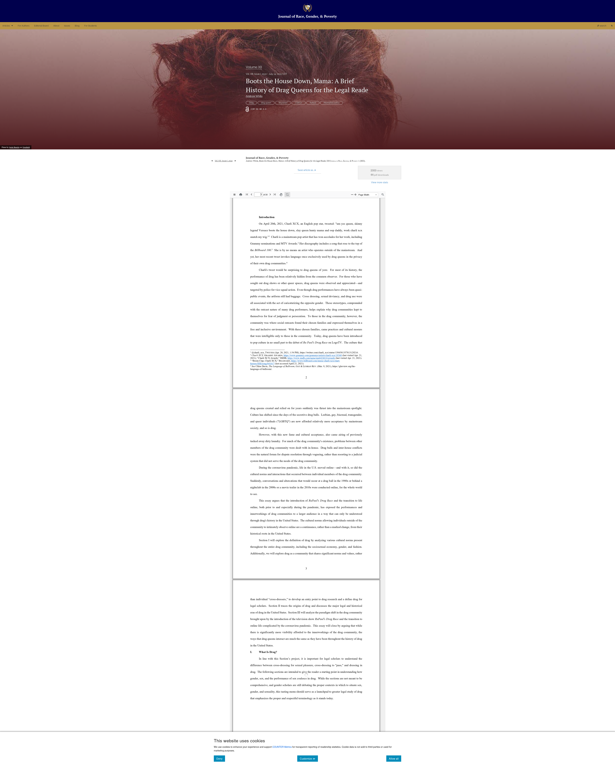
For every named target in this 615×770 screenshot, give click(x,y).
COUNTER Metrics (282, 746)
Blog (77, 26)
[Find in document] (383, 194)
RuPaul (313, 103)
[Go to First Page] (247, 194)
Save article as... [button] (307, 170)
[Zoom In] (355, 194)
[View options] (234, 194)
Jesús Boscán (14, 147)
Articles (6, 26)
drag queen (266, 103)
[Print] (241, 194)
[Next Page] (270, 194)
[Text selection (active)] (287, 194)
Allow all (395, 758)
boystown (283, 103)
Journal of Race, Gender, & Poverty (267, 158)
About (56, 26)
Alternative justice (332, 103)
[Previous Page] (251, 194)
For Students (90, 26)
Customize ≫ (309, 758)
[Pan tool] (281, 194)
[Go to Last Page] (275, 194)
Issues (67, 26)
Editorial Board (41, 26)
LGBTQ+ (298, 103)
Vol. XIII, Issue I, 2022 (256, 74)
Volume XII (254, 67)
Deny (220, 758)
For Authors (23, 26)
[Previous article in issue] (211, 160)
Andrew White (254, 96)
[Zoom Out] (352, 194)
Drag (251, 103)
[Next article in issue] (235, 160)
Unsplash (26, 147)
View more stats (379, 182)
